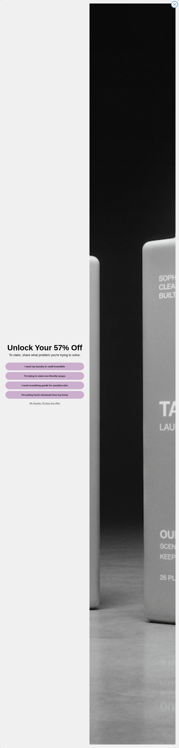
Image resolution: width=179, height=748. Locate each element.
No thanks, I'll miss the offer (45, 403)
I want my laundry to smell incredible (45, 366)
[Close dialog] (174, 4)
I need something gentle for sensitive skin (45, 385)
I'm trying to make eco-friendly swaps (44, 376)
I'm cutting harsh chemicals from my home (45, 394)
